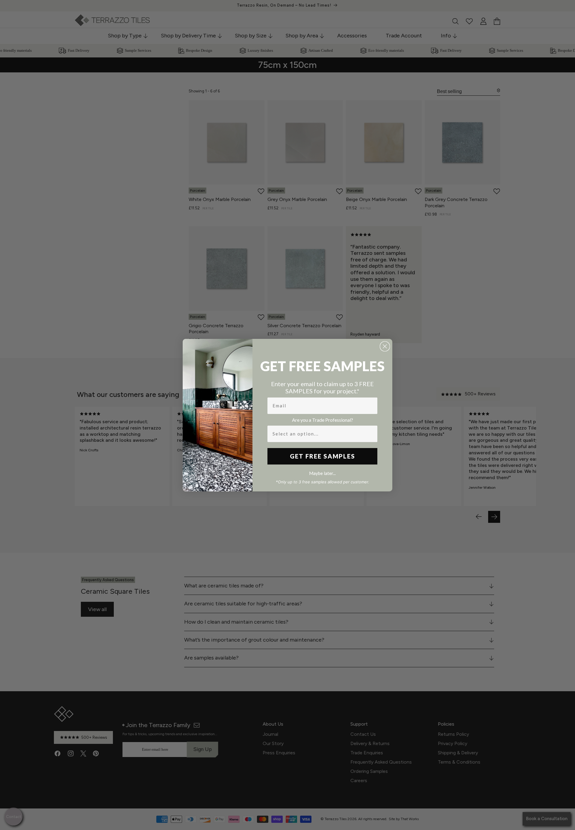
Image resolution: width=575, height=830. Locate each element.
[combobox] (321, 434)
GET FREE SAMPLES (322, 456)
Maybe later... (322, 473)
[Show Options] (372, 434)
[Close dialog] (384, 346)
